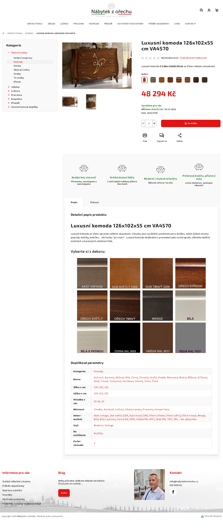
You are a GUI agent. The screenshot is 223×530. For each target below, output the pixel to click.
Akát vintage (101, 415)
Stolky (17, 74)
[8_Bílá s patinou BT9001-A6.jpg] (92, 337)
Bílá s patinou (108, 419)
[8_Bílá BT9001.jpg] (190, 305)
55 (103, 401)
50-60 (97, 401)
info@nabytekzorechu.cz (184, 481)
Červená (144, 377)
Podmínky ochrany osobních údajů (21, 503)
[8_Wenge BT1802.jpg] (158, 305)
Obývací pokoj (19, 52)
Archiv (64, 493)
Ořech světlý (173, 415)
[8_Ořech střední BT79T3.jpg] (190, 273)
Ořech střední (157, 415)
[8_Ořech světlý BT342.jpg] (92, 305)
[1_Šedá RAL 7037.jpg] (190, 337)
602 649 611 (176, 485)
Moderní (98, 425)
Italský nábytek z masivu (16, 481)
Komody (18, 62)
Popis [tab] (74, 202)
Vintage (109, 425)
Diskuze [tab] (94, 202)
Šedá (96, 381)
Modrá (183, 377)
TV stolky (19, 78)
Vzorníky (7, 495)
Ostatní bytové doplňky (24, 107)
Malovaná (172, 377)
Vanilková (128, 381)
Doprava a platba (12, 490)
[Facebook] (173, 492)
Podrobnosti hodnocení (193, 58)
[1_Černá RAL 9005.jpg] (125, 337)
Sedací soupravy (23, 58)
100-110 (98, 393)
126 (106, 387)
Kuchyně (109, 409)
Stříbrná (202, 377)
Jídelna (15, 87)
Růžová (192, 377)
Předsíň (15, 103)
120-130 (98, 387)
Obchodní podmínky (13, 499)
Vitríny (17, 66)
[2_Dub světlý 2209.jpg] (125, 273)
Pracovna (16, 95)
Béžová (120, 377)
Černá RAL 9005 (126, 419)
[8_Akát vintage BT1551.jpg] (92, 273)
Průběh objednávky (13, 486)
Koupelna (16, 99)
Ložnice (15, 91)
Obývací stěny (22, 70)
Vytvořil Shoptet (213, 516)
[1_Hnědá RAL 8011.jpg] (158, 337)
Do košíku (192, 123)
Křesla (17, 82)
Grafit (153, 377)
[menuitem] (35, 23)
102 (106, 393)
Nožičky (98, 433)
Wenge (202, 415)
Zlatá (147, 381)
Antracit (98, 377)
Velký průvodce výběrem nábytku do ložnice (81, 481)
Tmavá (104, 381)
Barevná (109, 377)
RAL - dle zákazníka (185, 419)
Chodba (98, 409)
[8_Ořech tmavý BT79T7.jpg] (125, 305)
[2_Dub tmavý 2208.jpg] (158, 273)
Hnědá (162, 377)
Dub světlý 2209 (119, 415)
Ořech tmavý (189, 415)
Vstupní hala (162, 409)
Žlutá (155, 381)
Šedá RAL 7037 (164, 419)
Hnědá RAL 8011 (145, 419)
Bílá (127, 377)
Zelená (139, 381)
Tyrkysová (115, 381)
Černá (134, 377)
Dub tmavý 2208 (138, 415)
